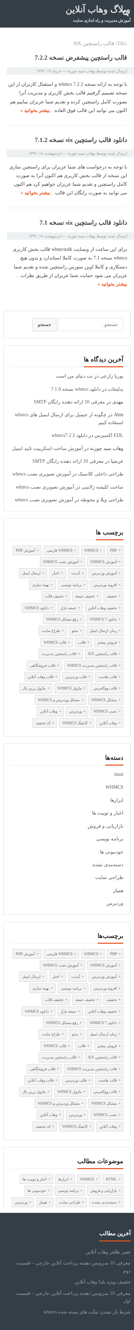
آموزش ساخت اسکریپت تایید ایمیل (47, 448)
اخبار (55, 573)
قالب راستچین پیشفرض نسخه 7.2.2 (81, 57)
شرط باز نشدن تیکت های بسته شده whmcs (87, 1311)
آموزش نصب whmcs (61, 562)
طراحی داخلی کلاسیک (100, 474)
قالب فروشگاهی (42, 665)
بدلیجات (115, 389)
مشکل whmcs (104, 700)
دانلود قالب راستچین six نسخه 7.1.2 (81, 139)
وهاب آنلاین (48, 711)
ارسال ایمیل (31, 573)
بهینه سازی (40, 585)
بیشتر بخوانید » (35, 110)
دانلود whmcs (37, 608)
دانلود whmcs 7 (103, 619)
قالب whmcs (55, 642)
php (113, 550)
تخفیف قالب (54, 596)
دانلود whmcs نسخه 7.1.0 (76, 389)
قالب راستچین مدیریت (59, 654)
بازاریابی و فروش (105, 826)
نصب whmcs (105, 711)
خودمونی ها (111, 852)
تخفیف (112, 596)
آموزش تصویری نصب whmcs (41, 474)
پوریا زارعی (111, 376)
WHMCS (114, 787)
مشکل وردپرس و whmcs (59, 700)
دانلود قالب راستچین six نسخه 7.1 (83, 222)
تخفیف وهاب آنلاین (102, 608)
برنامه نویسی (71, 585)
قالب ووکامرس (105, 688)
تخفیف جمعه (85, 596)
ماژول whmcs (69, 688)
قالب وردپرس (76, 677)
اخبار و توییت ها (107, 813)
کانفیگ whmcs (75, 723)
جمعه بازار (68, 608)
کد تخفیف (43, 723)
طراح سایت (51, 630)
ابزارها (116, 800)
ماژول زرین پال (34, 688)
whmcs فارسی (59, 550)
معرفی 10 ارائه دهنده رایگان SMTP (69, 402)
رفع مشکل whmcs (62, 619)
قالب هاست (107, 677)
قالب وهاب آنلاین (40, 677)
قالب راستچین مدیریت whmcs (92, 665)
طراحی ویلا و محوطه (101, 499)
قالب (82, 642)
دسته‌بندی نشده (107, 864)
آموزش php (25, 550)
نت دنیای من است (74, 376)
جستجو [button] (44, 324)
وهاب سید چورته (81, 71)
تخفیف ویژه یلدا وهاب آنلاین (103, 1282)
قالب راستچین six (102, 654)
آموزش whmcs (103, 562)
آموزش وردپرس (104, 573)
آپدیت (75, 573)
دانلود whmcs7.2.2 (69, 435)
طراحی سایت (109, 877)
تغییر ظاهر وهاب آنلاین (108, 1252)
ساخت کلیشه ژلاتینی (102, 487)
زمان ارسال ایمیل (103, 630)
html (118, 774)
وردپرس (75, 711)
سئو (75, 630)
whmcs (91, 550)
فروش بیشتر (107, 642)
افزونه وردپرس (105, 585)
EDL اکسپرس (108, 435)
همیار (118, 890)
